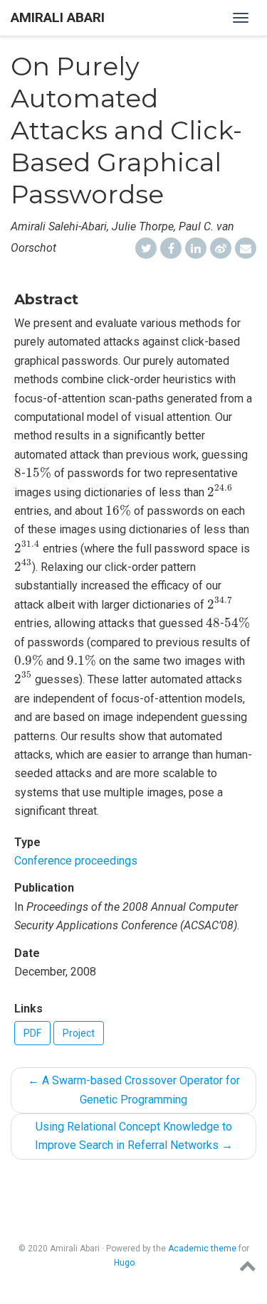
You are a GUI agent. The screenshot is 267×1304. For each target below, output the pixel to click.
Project (79, 1033)
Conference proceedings (75, 860)
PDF (32, 1033)
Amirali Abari (58, 17)
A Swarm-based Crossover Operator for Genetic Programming (134, 1090)
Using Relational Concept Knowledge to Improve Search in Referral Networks (134, 1136)
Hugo (124, 1263)
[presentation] (17, 473)
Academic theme (202, 1249)
